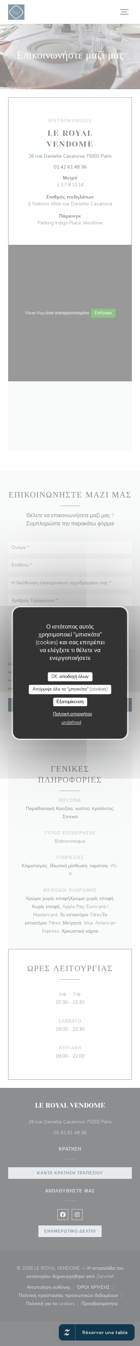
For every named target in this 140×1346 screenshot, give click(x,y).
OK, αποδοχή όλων (70, 677)
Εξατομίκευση (70, 702)
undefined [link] (71, 722)
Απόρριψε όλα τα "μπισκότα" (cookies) (70, 689)
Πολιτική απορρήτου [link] (72, 714)
